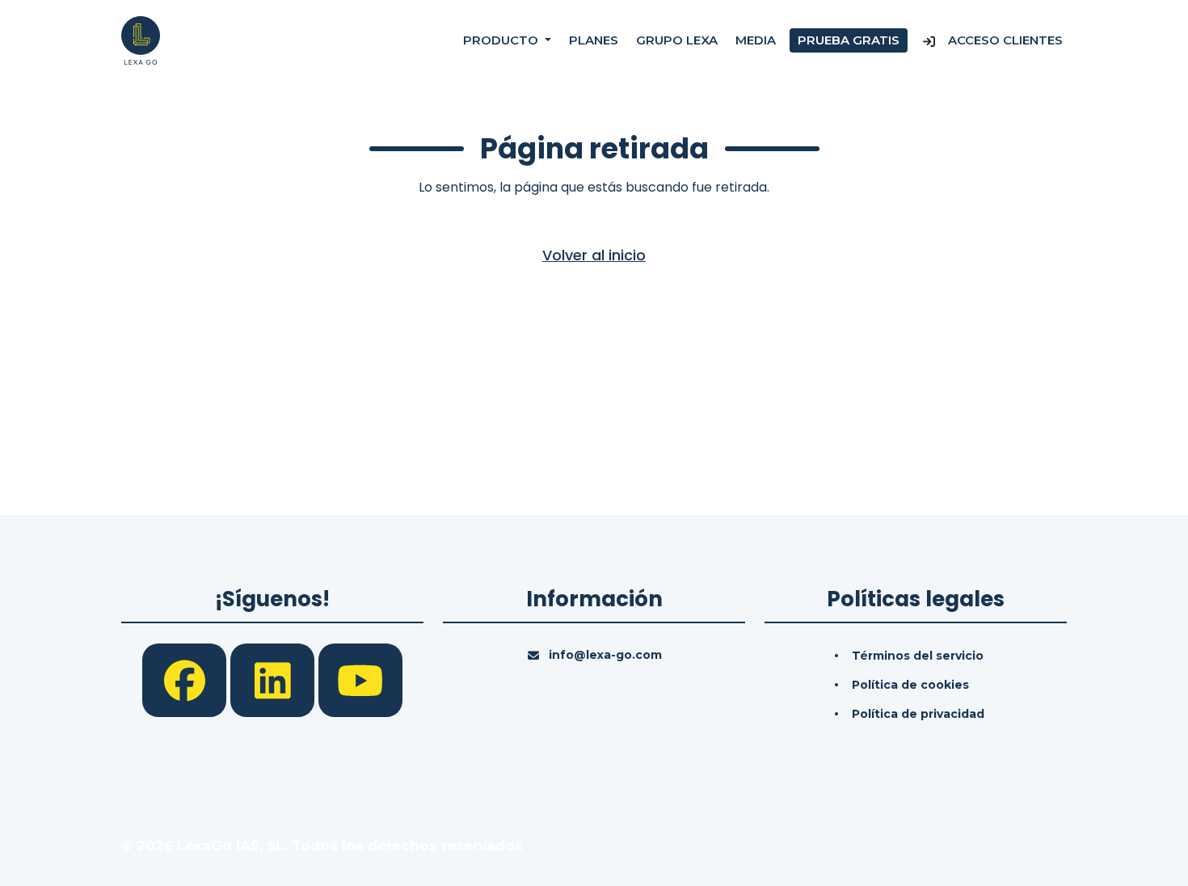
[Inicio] (140, 40)
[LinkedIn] (274, 679)
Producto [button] (502, 40)
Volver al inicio (594, 255)
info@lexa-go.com (605, 655)
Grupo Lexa (677, 40)
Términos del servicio (918, 655)
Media (755, 40)
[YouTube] (360, 679)
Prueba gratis (848, 40)
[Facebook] (186, 679)
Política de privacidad (918, 714)
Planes (593, 40)
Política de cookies (910, 684)
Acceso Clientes (1004, 40)
